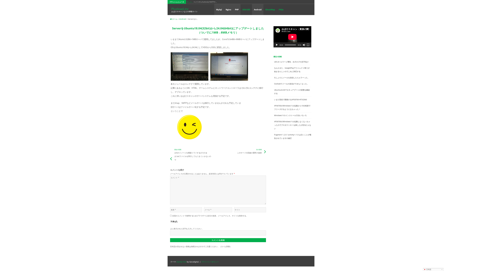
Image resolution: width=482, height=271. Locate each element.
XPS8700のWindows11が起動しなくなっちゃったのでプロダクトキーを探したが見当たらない (292, 125)
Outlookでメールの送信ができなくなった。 (291, 84)
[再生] (277, 45)
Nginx (228, 9)
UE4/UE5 (246, 9)
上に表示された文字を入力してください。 (186, 228)
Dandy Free (181, 262)
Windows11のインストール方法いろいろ (290, 115)
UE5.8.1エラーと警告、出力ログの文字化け (291, 62)
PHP (237, 9)
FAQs (281, 9)
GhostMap (270, 9)
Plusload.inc (180, 9)
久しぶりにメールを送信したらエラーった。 (291, 77)
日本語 (428, 269)
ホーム (174, 19)
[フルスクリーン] (308, 45)
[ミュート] (304, 45)
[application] (292, 36)
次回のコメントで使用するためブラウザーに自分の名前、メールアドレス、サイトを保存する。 (210, 216)
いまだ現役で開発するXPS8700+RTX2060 (290, 99)
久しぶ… (190, 2)
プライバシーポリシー (210, 262)
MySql (219, 9)
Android (258, 9)
